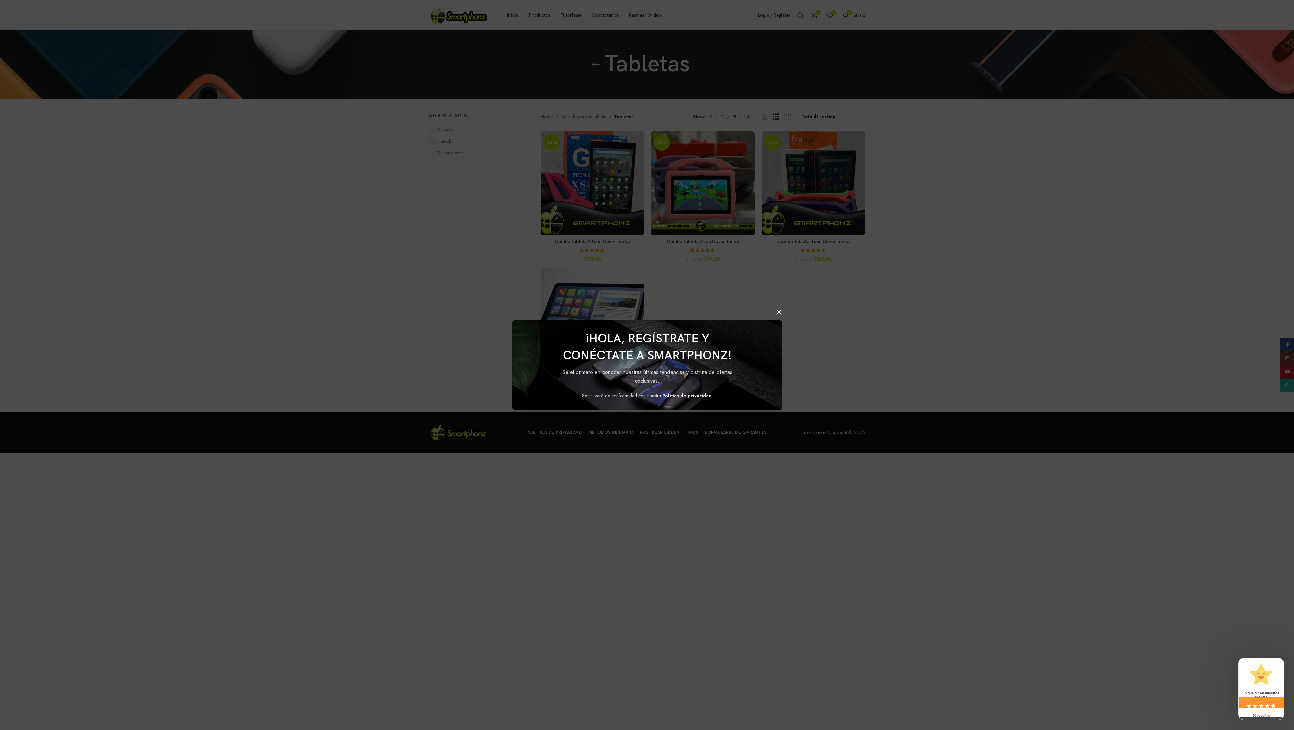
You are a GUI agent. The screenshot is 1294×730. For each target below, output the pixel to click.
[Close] (779, 311)
